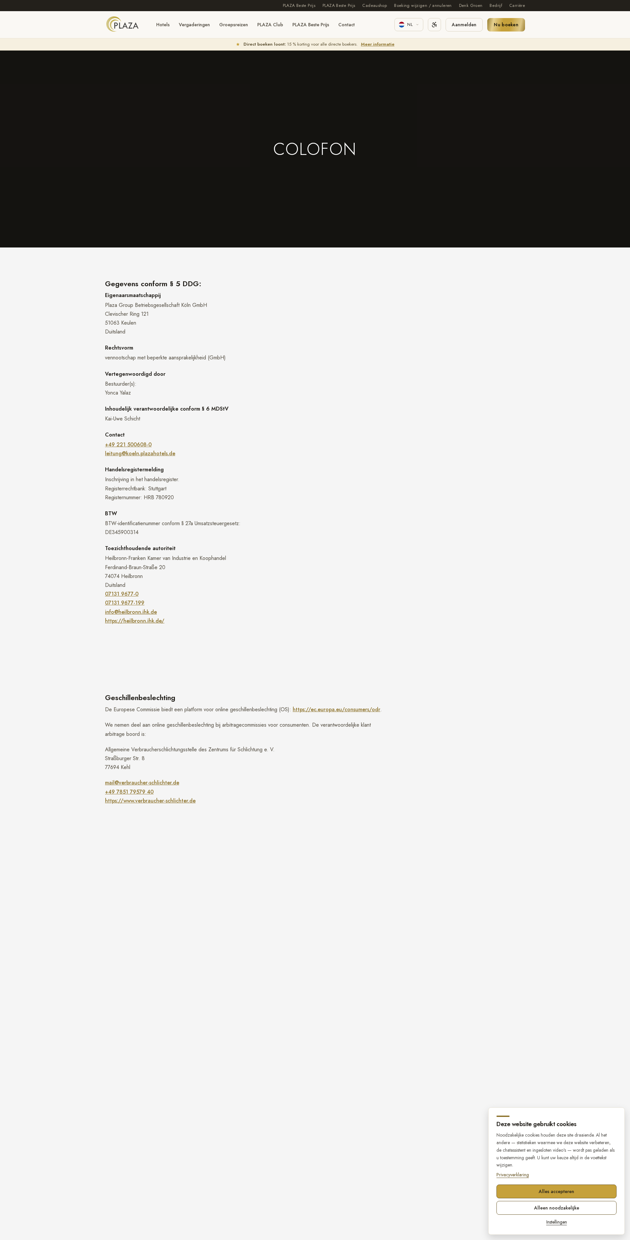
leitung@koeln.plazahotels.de (140, 453)
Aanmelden (464, 24)
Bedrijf (496, 6)
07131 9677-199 (124, 603)
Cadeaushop (374, 6)
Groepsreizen (233, 24)
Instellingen (556, 1222)
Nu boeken (506, 24)
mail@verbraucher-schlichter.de (142, 782)
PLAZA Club (270, 24)
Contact (346, 24)
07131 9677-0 (121, 594)
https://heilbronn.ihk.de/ (134, 621)
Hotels (163, 24)
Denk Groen (471, 6)
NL (410, 24)
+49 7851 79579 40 (129, 792)
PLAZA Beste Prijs (299, 6)
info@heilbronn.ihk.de (131, 612)
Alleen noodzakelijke (556, 1208)
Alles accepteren (556, 1191)
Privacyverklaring (512, 1174)
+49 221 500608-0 (128, 444)
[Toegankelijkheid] (434, 24)
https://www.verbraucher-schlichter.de (150, 800)
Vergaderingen (194, 24)
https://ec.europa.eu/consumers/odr (336, 709)
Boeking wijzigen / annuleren (423, 6)
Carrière (517, 6)
